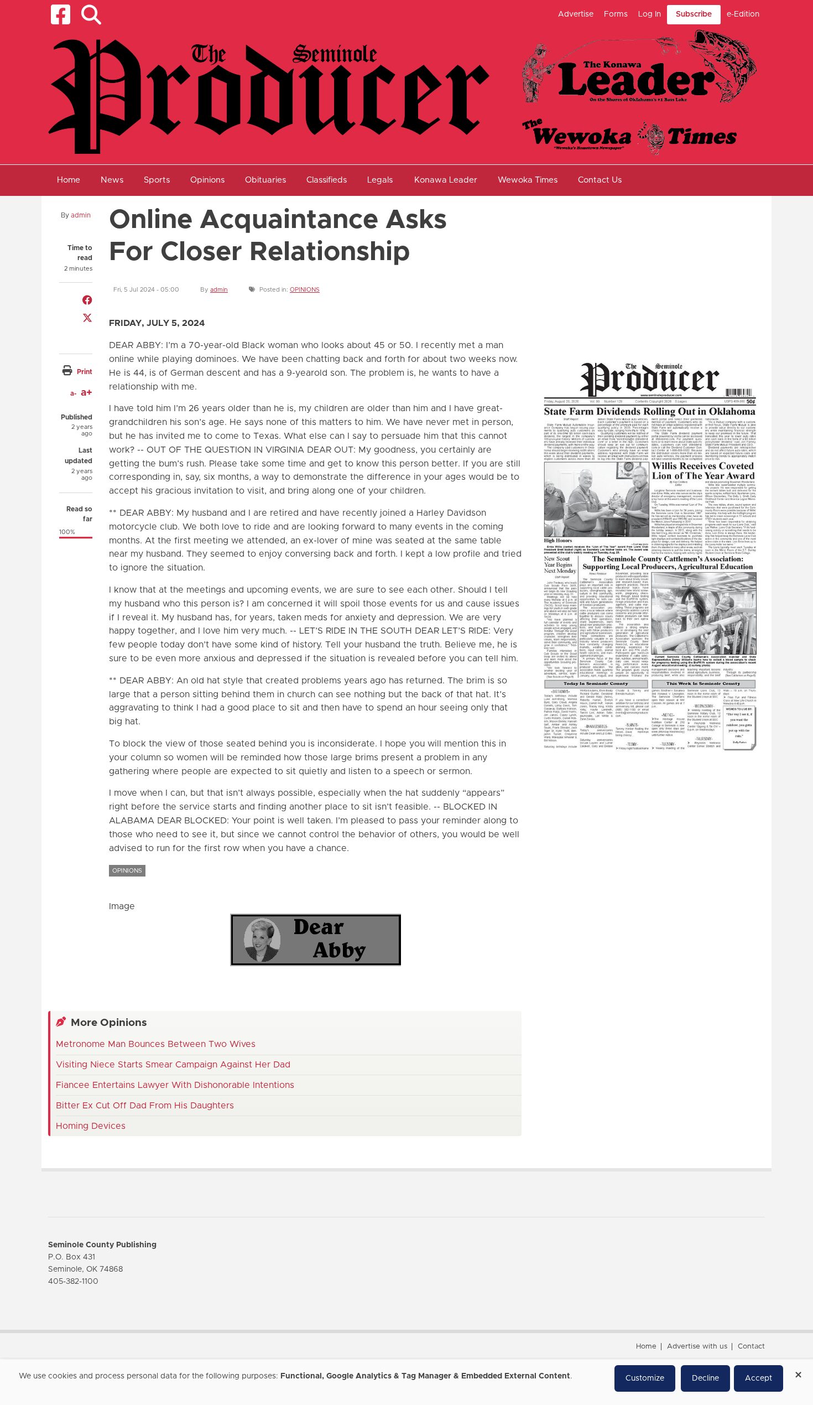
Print (84, 372)
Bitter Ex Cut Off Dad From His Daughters (145, 1105)
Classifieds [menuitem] (326, 180)
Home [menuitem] (68, 180)
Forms (616, 14)
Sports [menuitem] (157, 180)
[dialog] (406, 1382)
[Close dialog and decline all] (798, 1371)
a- (73, 393)
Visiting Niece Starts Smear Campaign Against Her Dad (173, 1064)
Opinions (305, 290)
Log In (649, 14)
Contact (751, 1346)
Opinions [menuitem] (207, 180)
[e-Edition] (650, 555)
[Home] (402, 91)
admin (81, 215)
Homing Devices (91, 1126)
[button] (91, 14)
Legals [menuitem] (380, 180)
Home (646, 1346)
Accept (758, 1378)
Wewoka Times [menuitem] (527, 180)
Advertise (575, 14)
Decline (705, 1378)
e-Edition (743, 14)
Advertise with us (697, 1346)
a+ (86, 393)
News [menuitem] (112, 180)
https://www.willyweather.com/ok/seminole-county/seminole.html (618, 325)
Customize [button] (645, 1378)
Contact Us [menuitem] (600, 180)
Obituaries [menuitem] (265, 180)
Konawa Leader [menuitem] (445, 180)
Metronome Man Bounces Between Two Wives (156, 1044)
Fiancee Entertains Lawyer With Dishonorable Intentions (175, 1085)
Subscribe (694, 14)
